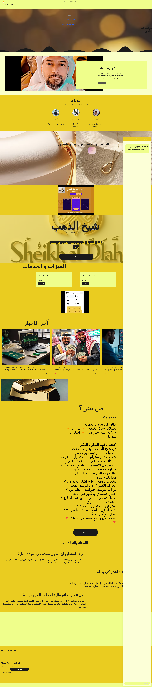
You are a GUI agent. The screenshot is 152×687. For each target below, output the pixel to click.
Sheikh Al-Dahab (8, 650)
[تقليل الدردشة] (125, 139)
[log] (137, 411)
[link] (98, 275)
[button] (85, 283)
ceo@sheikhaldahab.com (6, 666)
